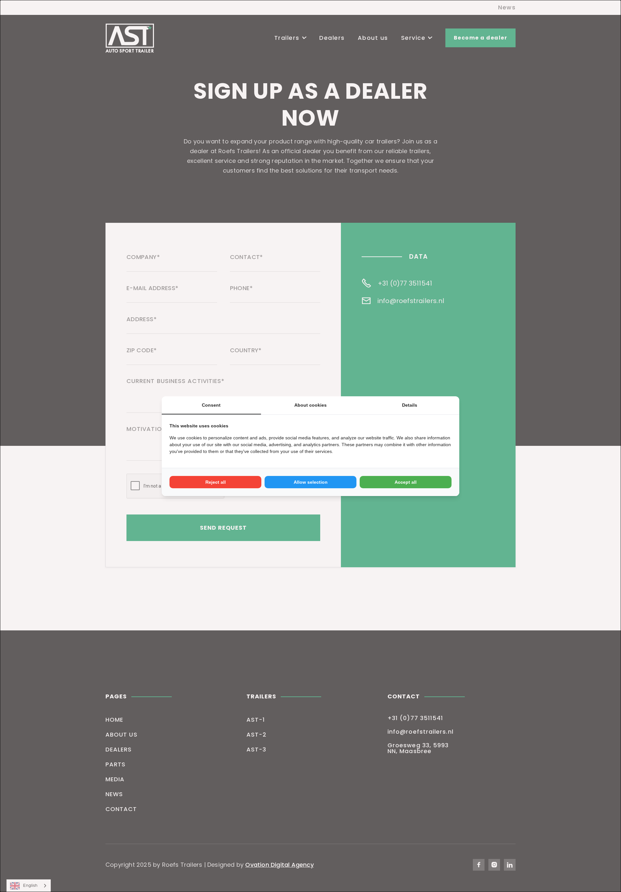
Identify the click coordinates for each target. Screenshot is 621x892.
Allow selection (311, 482)
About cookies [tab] (310, 405)
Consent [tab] (211, 405)
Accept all (406, 482)
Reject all (215, 482)
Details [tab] (409, 405)
